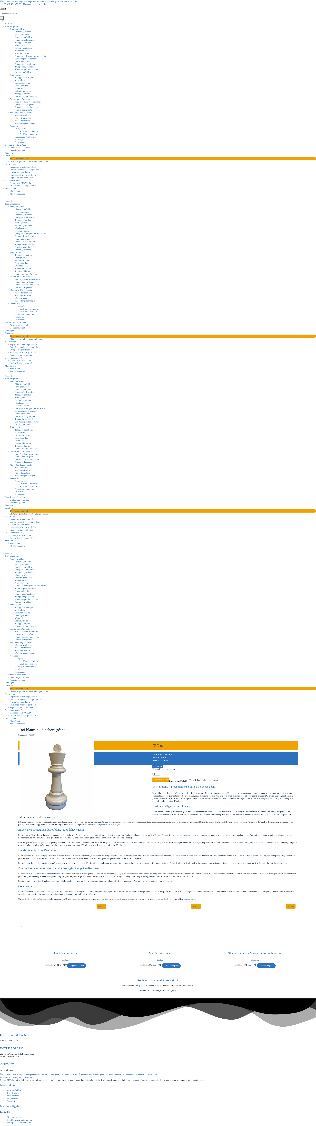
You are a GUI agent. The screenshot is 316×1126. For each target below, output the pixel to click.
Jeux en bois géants (23, 110)
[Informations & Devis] (1, 1032)
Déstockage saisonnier (20, 147)
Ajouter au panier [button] (77, 966)
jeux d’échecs (228, 793)
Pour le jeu (19, 139)
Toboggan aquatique (24, 77)
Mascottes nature (22, 121)
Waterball (19, 88)
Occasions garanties (18, 150)
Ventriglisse (20, 80)
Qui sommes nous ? (13, 180)
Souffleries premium (29, 131)
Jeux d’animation (22, 61)
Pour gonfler (20, 129)
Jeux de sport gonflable (25, 64)
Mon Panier (15, 191)
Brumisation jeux (22, 83)
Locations (9, 155)
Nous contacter (29, 4)
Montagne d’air (21, 45)
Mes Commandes (17, 194)
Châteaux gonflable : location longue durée (29, 161)
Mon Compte (10, 188)
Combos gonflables (23, 37)
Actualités (42, 4)
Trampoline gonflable (24, 67)
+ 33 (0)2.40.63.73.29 (11, 4)
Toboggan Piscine (22, 94)
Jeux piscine (15, 75)
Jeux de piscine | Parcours (26, 96)
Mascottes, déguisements (21, 112)
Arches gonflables (23, 72)
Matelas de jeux (22, 50)
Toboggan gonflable (23, 42)
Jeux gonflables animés (25, 40)
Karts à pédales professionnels (28, 102)
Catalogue (9, 153)
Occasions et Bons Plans (15, 145)
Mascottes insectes (23, 118)
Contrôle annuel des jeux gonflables (25, 170)
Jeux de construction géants (27, 107)
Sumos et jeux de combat (26, 59)
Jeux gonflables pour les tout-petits (30, 56)
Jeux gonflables (17, 29)
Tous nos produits (12, 26)
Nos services (10, 164)
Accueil (8, 24)
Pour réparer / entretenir (25, 137)
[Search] (2, 18)
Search (3, 9)
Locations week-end (19, 158)
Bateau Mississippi (23, 91)
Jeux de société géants (24, 104)
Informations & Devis (13, 1035)
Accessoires (15, 126)
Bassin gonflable (22, 85)
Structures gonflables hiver (27, 69)
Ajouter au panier (161, 780)
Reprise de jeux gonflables (21, 178)
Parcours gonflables (23, 48)
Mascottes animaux (23, 115)
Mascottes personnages (25, 123)
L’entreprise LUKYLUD (20, 183)
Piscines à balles (22, 53)
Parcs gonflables (22, 34)
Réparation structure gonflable (23, 167)
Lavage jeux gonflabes (20, 172)
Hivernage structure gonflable (23, 175)
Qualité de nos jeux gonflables (23, 186)
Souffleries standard (28, 134)
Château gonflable (23, 32)
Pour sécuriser (21, 142)
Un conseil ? (157, 766)
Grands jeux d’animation (21, 99)
